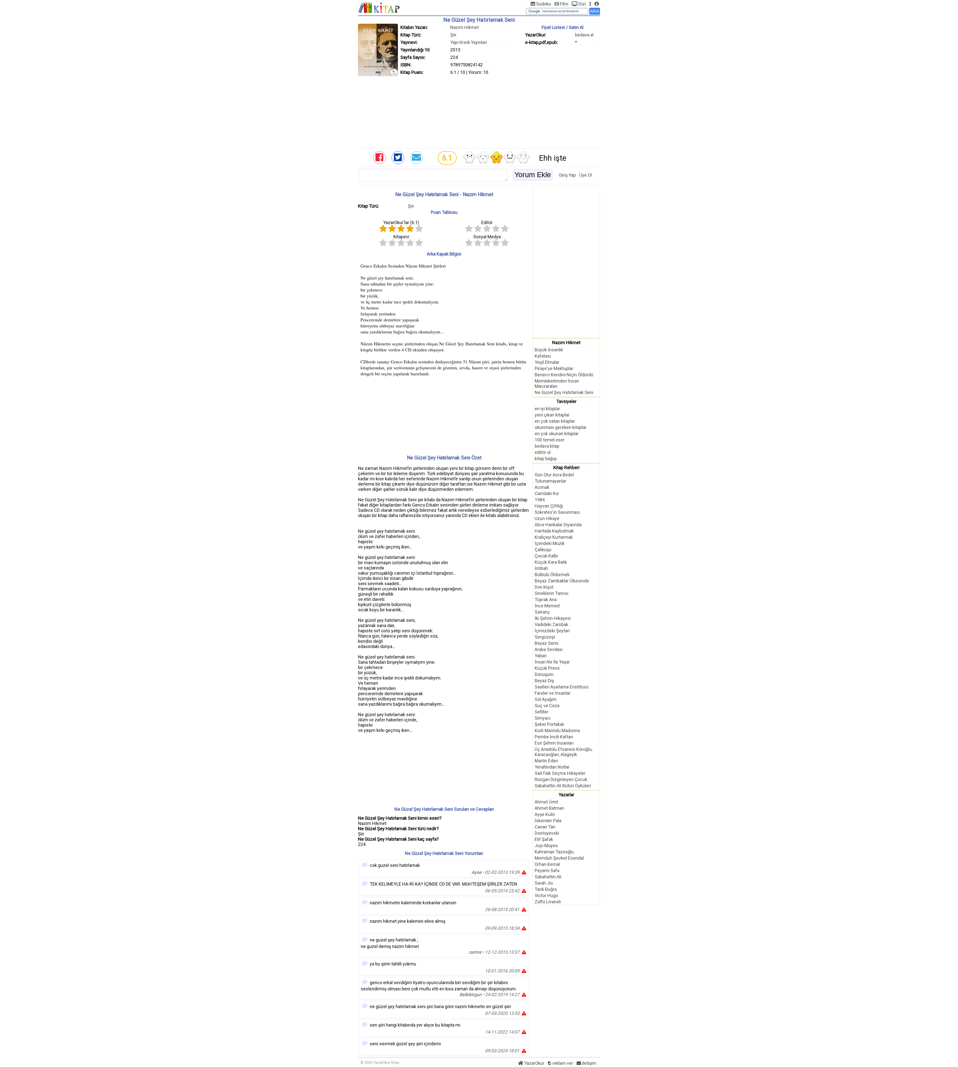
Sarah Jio (544, 883)
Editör (487, 222)
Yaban (541, 655)
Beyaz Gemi (546, 643)
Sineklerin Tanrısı (551, 593)
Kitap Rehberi (566, 467)
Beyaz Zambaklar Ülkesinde (562, 580)
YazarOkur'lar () (401, 222)
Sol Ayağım (546, 699)
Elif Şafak (544, 839)
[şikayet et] (523, 872)
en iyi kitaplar (547, 408)
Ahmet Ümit (546, 801)
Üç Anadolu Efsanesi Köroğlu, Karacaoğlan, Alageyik (563, 752)
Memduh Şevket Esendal (559, 858)
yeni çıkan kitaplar (552, 414)
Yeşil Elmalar (547, 362)
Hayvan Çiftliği (549, 506)
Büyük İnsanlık (549, 349)
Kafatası (543, 356)
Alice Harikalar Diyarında (558, 524)
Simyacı (542, 718)
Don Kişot (544, 587)
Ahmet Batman (549, 808)
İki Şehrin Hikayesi (553, 618)
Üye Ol (585, 175)
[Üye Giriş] (597, 3)
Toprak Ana (546, 599)
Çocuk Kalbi (546, 555)
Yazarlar (566, 794)
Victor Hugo (546, 895)
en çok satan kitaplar (555, 421)
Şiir (453, 34)
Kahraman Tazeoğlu (554, 851)
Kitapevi (401, 236)
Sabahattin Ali (548, 876)
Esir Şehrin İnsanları (554, 743)
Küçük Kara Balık (551, 562)
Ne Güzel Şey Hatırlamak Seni (564, 392)
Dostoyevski (547, 833)
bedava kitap (547, 446)
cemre (475, 952)
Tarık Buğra (546, 889)
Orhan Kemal (547, 864)
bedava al (584, 34)
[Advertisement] (479, 111)
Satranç (542, 612)
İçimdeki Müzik (550, 543)
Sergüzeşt (545, 637)
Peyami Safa (547, 870)
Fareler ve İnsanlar (553, 693)
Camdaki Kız (547, 493)
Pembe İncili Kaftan (554, 736)
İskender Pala (548, 820)
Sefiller (541, 711)
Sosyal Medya (487, 236)
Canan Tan (545, 826)
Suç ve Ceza (547, 705)
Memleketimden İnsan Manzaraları (557, 383)
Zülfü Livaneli (548, 901)
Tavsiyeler (566, 401)
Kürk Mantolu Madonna (557, 730)
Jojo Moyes (546, 845)
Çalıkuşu (543, 549)
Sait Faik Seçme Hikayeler (560, 773)
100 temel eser (550, 439)
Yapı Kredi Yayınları (468, 42)
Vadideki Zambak (551, 624)
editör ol (543, 452)
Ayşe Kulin (545, 814)
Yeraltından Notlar (552, 767)
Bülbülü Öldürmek (552, 574)
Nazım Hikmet (464, 27)
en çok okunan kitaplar (557, 433)
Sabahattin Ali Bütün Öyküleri (563, 785)
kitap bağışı (546, 458)
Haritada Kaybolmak (554, 531)
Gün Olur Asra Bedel (554, 474)
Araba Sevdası (549, 649)
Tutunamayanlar (550, 481)
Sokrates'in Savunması (557, 512)
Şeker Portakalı (549, 724)
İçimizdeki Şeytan (552, 630)
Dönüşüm (544, 674)
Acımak (542, 487)
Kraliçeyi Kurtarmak (554, 537)
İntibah (541, 568)
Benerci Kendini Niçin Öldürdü (564, 374)
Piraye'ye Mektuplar (554, 368)
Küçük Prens (547, 668)
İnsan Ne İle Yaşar (552, 662)
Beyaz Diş (544, 680)
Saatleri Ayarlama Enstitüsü (562, 686)
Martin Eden (546, 760)
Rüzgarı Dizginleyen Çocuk (561, 779)
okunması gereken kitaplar (561, 427)
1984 (540, 499)
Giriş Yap (567, 175)
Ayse (476, 872)
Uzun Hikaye (547, 518)
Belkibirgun (470, 994)
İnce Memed (547, 605)
